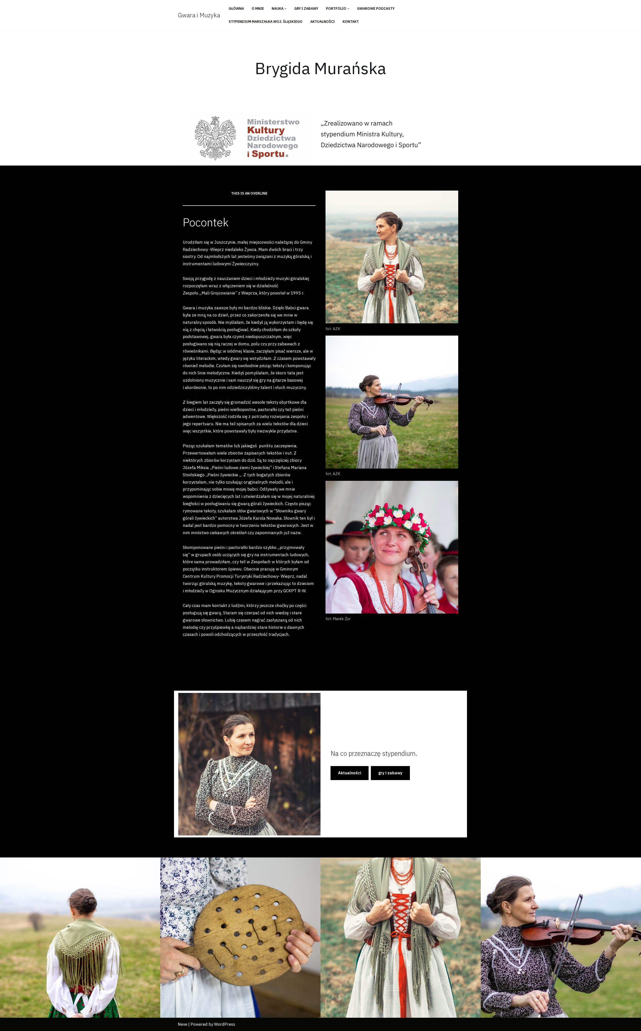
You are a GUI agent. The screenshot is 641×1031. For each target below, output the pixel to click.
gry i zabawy (390, 772)
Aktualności (322, 21)
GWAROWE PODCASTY (376, 8)
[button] (285, 9)
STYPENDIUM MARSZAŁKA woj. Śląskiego (265, 21)
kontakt (351, 21)
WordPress (224, 1024)
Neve (182, 1024)
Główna (236, 8)
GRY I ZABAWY (306, 8)
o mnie (258, 8)
